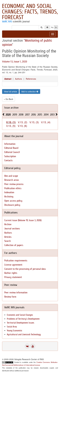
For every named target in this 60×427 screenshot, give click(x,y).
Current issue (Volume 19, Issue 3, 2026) (22, 220)
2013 (52, 114)
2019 (14, 114)
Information (9, 143)
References (31, 78)
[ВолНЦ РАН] (27, 346)
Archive (7, 224)
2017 (27, 114)
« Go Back (8, 99)
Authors (18, 78)
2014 (46, 114)
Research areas (11, 180)
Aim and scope (11, 175)
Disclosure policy (12, 205)
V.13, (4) (45, 122)
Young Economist (14, 330)
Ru (52, 27)
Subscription (10, 156)
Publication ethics (12, 188)
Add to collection (28, 91)
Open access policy (13, 200)
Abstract (7, 79)
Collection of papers (13, 245)
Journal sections (12, 228)
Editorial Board (11, 148)
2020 (8, 114)
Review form (10, 296)
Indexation (9, 192)
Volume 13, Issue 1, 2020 (14, 61)
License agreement (13, 264)
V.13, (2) (22, 122)
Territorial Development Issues (20, 322)
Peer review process (13, 184)
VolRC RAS (7, 21)
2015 (40, 114)
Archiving (8, 196)
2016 (33, 114)
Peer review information (15, 292)
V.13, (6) (22, 126)
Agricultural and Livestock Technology (24, 334)
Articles (7, 236)
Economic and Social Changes (20, 315)
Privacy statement (13, 277)
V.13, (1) (11, 122)
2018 (21, 114)
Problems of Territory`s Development (23, 318)
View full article (10, 91)
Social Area (12, 326)
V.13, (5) (10, 126)
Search (7, 241)
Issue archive (11, 107)
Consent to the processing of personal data (25, 268)
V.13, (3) (34, 122)
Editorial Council (12, 152)
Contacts (8, 160)
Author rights (10, 273)
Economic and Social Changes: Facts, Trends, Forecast (30, 12)
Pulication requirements (15, 260)
